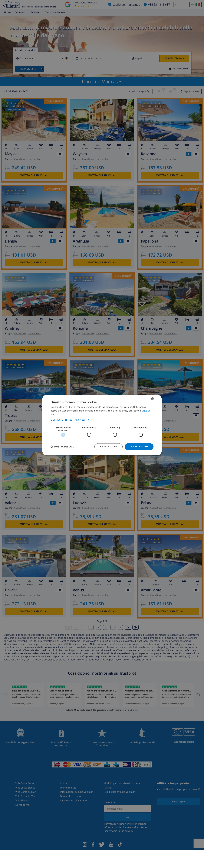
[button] (102, 419)
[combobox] (152, 398)
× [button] (157, 398)
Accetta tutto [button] (139, 446)
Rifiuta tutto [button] (108, 446)
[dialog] (102, 425)
